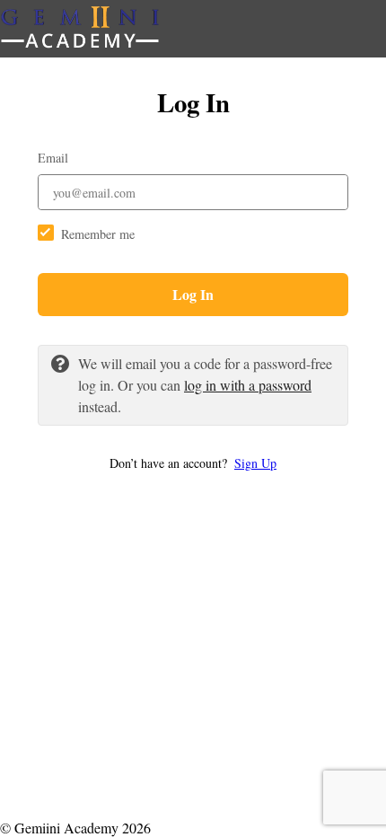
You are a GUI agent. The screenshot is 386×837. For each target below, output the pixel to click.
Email (53, 157)
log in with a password (247, 384)
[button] (193, 462)
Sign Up (255, 462)
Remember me (98, 233)
